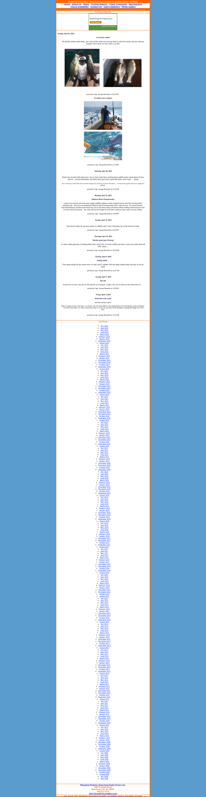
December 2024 (104, 360)
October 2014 (104, 618)
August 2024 (104, 369)
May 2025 (104, 350)
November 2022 (104, 414)
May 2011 (104, 706)
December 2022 (104, 412)
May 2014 (104, 628)
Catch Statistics (112, 7)
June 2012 (104, 678)
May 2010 (104, 731)
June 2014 (104, 626)
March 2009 (104, 761)
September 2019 (104, 493)
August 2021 (104, 446)
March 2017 (104, 558)
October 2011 (104, 695)
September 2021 (104, 444)
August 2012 (104, 673)
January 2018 (104, 536)
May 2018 (104, 528)
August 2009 (104, 751)
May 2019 (104, 502)
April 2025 (104, 352)
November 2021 (104, 440)
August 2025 (104, 343)
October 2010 (104, 721)
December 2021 (104, 437)
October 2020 (104, 467)
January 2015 (104, 611)
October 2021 (104, 442)
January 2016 (104, 588)
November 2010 (104, 719)
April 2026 (104, 332)
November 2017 (104, 540)
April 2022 (104, 429)
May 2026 (104, 330)
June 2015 (104, 601)
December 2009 (104, 742)
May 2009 (104, 757)
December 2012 (104, 665)
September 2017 (104, 545)
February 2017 (104, 560)
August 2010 (104, 725)
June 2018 (104, 525)
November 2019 (104, 489)
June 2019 (104, 500)
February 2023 (104, 407)
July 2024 (104, 371)
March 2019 (104, 506)
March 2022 (104, 431)
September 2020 (104, 470)
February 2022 (104, 433)
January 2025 (104, 358)
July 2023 (104, 397)
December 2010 (104, 716)
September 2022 (104, 418)
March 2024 (104, 380)
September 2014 (104, 620)
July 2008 (104, 776)
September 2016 (104, 570)
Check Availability (79, 7)
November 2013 (104, 641)
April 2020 (104, 478)
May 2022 (104, 427)
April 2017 (104, 555)
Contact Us (96, 7)
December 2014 (104, 613)
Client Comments (118, 4)
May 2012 (104, 680)
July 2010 (104, 727)
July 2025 (104, 345)
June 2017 (104, 551)
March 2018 (104, 532)
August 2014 (104, 622)
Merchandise (135, 4)
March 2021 (104, 457)
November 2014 (104, 616)
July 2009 (104, 753)
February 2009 (104, 764)
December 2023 (104, 386)
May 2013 (104, 654)
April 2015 (104, 605)
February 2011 (104, 712)
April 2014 (104, 631)
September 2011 (104, 697)
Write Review (95, 22)
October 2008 (104, 772)
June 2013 (104, 652)
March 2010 (104, 736)
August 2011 (104, 699)
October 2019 (104, 491)
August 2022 (104, 420)
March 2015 (104, 607)
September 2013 (104, 646)
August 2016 (104, 573)
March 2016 (104, 583)
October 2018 (104, 517)
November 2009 (104, 744)
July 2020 (104, 472)
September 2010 (104, 723)
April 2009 (104, 759)
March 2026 (104, 334)
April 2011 (104, 708)
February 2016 (104, 585)
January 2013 (104, 663)
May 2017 (104, 553)
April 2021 (104, 455)
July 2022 (104, 422)
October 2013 (104, 643)
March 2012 (104, 684)
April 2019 (104, 504)
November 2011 (104, 693)
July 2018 (104, 523)
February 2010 (104, 738)
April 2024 (104, 377)
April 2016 (104, 581)
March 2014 (104, 633)
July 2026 (104, 326)
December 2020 (104, 463)
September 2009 (104, 749)
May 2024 (104, 375)
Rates (86, 4)
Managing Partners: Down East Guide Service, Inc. (103, 785)
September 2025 (104, 341)
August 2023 (104, 395)
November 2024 (104, 362)
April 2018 (104, 530)
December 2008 (104, 768)
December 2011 (104, 691)
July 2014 (104, 624)
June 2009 (104, 755)
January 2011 (104, 714)
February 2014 (104, 635)
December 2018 (104, 513)
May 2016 (104, 579)
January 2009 (104, 766)
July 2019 (104, 498)
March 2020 (104, 480)
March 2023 (104, 405)
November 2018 (104, 515)
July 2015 (104, 598)
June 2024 (104, 373)
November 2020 (104, 465)
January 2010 (104, 740)
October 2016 (104, 568)
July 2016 (104, 575)
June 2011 (104, 703)
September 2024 (104, 367)
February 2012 (104, 686)
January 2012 (104, 688)
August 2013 (104, 648)
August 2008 (104, 774)
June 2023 (104, 399)
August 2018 (104, 521)
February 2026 (104, 337)
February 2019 (104, 508)
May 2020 (104, 476)
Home (67, 4)
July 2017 (104, 549)
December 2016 (104, 564)
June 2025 (104, 347)
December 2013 (104, 639)
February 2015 (104, 609)
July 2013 (104, 650)
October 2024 (104, 365)
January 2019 (104, 510)
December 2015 (104, 590)
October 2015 (104, 594)
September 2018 (104, 519)
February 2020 (104, 483)
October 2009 (104, 746)
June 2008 (104, 779)
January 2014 (104, 637)
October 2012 (104, 669)
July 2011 (104, 701)
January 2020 (104, 485)
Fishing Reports (99, 4)
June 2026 (104, 328)
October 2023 (104, 390)
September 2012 (104, 671)
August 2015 (104, 596)
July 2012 (104, 676)
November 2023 (104, 388)
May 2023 (104, 401)
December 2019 (104, 487)
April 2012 (104, 682)
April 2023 (104, 403)
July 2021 (104, 448)
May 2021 (104, 452)
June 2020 (104, 474)
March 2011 (104, 710)
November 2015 (104, 592)
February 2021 (104, 459)
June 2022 (104, 425)
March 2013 (104, 658)
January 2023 (104, 410)
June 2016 (104, 577)
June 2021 (104, 450)
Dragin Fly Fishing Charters (104, 19)
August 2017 (104, 547)
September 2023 (104, 392)
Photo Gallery (129, 7)
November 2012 (104, 667)
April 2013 (104, 656)
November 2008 (104, 770)
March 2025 (104, 354)
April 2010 (104, 734)
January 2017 (104, 562)
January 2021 (104, 461)
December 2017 (104, 538)
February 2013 (104, 661)
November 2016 (104, 566)
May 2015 (104, 603)
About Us (76, 4)
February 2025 (104, 356)
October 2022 (104, 416)
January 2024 (104, 384)
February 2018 (104, 534)
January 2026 (104, 339)
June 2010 (104, 729)
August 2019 (104, 495)
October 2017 (104, 543)
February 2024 (104, 382)
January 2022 (104, 435)
